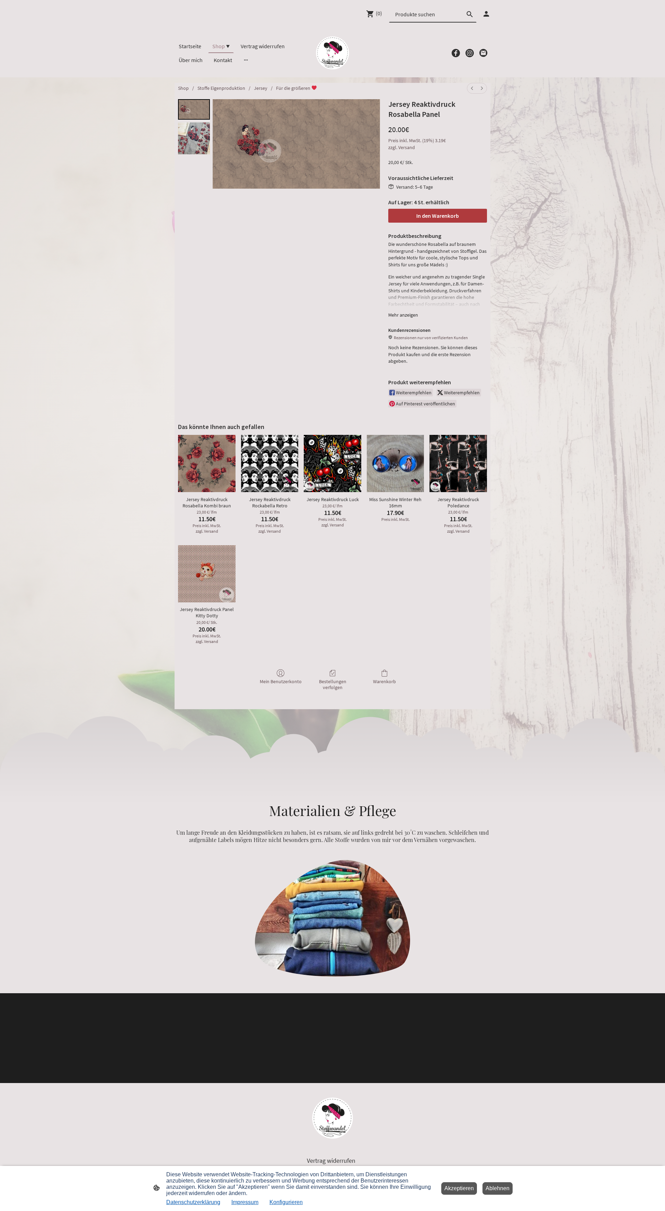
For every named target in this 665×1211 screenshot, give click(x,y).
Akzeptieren (459, 1188)
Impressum (244, 1202)
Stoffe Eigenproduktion (221, 88)
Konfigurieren (286, 1202)
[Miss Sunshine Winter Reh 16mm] (395, 463)
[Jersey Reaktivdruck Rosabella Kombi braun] (207, 463)
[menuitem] (472, 88)
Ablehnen (497, 1188)
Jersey (260, 88)
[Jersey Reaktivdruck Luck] (332, 463)
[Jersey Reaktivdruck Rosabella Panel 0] (194, 109)
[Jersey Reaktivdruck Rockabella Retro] (270, 463)
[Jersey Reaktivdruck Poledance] (458, 463)
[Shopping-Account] (486, 14)
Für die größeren (293, 88)
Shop (183, 88)
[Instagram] (470, 53)
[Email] (483, 53)
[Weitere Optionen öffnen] (246, 60)
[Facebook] (456, 53)
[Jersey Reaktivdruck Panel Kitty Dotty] (207, 574)
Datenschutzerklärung (193, 1202)
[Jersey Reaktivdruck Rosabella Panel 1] (194, 138)
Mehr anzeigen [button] (403, 315)
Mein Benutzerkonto (281, 681)
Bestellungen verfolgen (332, 684)
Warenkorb (384, 681)
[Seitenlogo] (332, 53)
